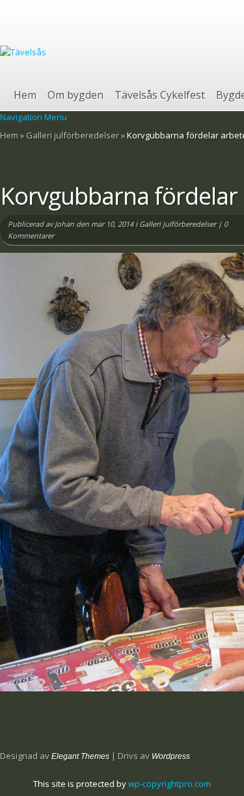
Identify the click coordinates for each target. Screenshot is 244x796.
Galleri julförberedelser (72, 135)
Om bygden (75, 95)
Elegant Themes (80, 756)
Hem (25, 95)
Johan (64, 224)
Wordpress (171, 756)
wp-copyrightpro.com (169, 784)
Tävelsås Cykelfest (160, 95)
